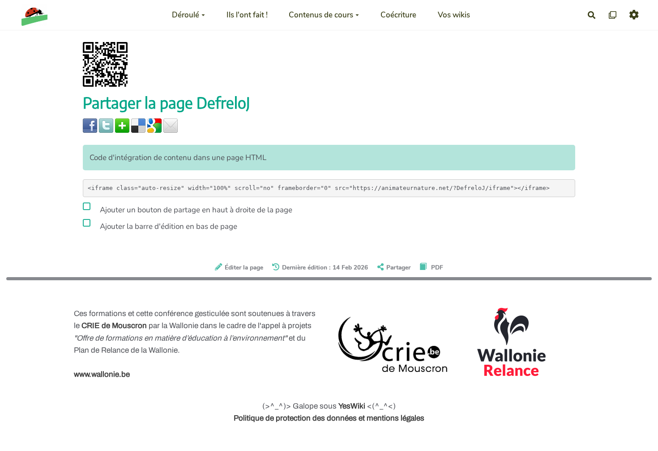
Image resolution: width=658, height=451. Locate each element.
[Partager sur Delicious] (138, 125)
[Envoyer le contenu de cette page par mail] (170, 125)
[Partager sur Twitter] (106, 125)
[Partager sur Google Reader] (154, 125)
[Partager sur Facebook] (90, 125)
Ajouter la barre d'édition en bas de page (167, 226)
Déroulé (185, 15)
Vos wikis (454, 15)
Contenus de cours (321, 15)
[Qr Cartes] (613, 15)
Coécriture (398, 15)
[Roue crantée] (634, 15)
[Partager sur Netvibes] (122, 125)
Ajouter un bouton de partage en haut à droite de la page (195, 210)
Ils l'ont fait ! (247, 15)
